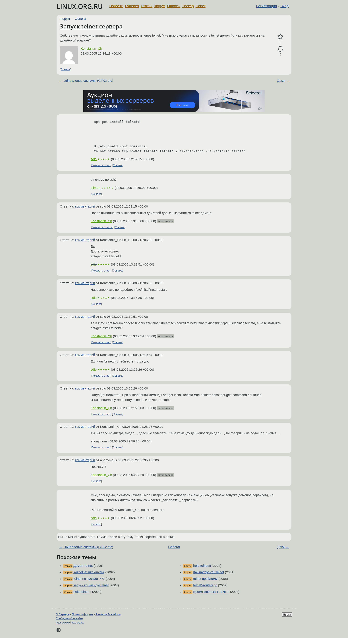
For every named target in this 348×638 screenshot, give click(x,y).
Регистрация (266, 6)
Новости (116, 6)
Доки (281, 80)
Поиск (201, 6)
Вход (284, 6)
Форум (159, 6)
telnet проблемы (205, 579)
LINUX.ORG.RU (80, 6)
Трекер (188, 6)
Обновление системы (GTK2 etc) (88, 80)
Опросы (173, 6)
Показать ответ (101, 165)
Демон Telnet (83, 565)
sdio (94, 159)
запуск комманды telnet (91, 585)
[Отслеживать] (280, 49)
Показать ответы (102, 227)
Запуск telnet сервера (91, 26)
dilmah (95, 188)
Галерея (132, 6)
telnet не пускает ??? (89, 579)
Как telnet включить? (88, 572)
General (80, 18)
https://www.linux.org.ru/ (70, 622)
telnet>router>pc (205, 585)
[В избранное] (280, 36)
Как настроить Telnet (208, 572)
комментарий (85, 206)
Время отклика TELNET (211, 592)
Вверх (287, 614)
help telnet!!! (82, 592)
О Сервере (62, 614)
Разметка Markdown (108, 614)
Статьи (146, 6)
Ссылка (65, 69)
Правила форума (82, 614)
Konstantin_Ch (91, 48)
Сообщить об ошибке (69, 618)
